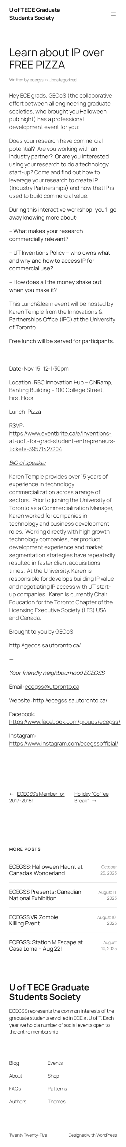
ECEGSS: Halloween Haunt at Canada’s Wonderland (45, 870)
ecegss (36, 80)
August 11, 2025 (107, 895)
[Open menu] (113, 14)
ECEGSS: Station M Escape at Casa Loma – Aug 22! (46, 945)
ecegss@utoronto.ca (52, 686)
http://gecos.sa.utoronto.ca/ (45, 645)
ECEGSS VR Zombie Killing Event (33, 920)
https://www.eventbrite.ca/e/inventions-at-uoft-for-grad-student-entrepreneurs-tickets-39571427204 (62, 441)
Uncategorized (63, 80)
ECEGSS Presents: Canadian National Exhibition (45, 895)
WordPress (106, 1135)
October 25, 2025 (108, 870)
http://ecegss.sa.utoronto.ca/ (70, 700)
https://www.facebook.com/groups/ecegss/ (64, 722)
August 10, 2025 (107, 920)
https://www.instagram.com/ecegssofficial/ (63, 743)
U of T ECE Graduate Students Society (34, 14)
